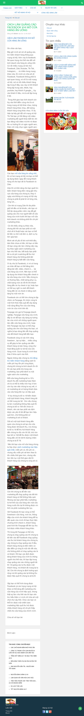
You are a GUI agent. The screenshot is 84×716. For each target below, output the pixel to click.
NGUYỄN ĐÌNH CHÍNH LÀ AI (19, 674)
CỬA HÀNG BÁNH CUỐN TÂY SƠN (57, 111)
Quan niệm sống (52, 31)
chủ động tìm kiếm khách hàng (22, 359)
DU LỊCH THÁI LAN (16, 686)
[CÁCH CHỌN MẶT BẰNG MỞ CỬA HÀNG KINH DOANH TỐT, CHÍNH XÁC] (49, 67)
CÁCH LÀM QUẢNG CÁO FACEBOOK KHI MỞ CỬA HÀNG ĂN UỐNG (22, 27)
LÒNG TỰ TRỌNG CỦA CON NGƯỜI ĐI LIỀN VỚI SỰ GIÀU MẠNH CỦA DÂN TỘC (22, 652)
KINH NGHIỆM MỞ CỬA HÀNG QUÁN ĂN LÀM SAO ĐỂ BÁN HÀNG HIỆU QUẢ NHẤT (64, 46)
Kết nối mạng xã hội (22, 12)
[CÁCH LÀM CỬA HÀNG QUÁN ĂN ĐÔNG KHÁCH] (49, 58)
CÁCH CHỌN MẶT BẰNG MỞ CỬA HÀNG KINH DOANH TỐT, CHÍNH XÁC (65, 66)
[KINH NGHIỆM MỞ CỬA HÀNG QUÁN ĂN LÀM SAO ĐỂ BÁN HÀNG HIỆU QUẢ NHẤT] (49, 46)
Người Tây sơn (50, 8)
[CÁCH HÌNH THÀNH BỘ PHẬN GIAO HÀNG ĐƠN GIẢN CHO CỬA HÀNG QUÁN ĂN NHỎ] (49, 77)
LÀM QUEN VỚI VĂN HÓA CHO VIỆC (22, 678)
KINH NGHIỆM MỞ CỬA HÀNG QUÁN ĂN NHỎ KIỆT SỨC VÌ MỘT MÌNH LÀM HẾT (65, 89)
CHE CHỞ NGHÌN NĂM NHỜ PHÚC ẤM (23, 647)
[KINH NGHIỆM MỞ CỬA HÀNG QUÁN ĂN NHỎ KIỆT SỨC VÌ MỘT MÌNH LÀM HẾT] (49, 89)
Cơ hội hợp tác (51, 36)
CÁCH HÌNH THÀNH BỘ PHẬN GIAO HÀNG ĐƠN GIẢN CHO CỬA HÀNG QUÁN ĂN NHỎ (65, 78)
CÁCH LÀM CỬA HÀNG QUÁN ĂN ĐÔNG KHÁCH (65, 57)
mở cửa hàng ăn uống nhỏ (25, 173)
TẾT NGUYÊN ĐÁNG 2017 (19, 689)
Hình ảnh (50, 33)
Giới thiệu (18, 8)
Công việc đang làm (49, 13)
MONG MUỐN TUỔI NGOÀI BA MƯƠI (64, 98)
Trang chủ (7, 8)
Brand (8, 713)
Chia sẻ (33, 8)
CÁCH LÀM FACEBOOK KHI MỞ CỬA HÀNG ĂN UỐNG (21, 39)
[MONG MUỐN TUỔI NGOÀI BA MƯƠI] (49, 99)
